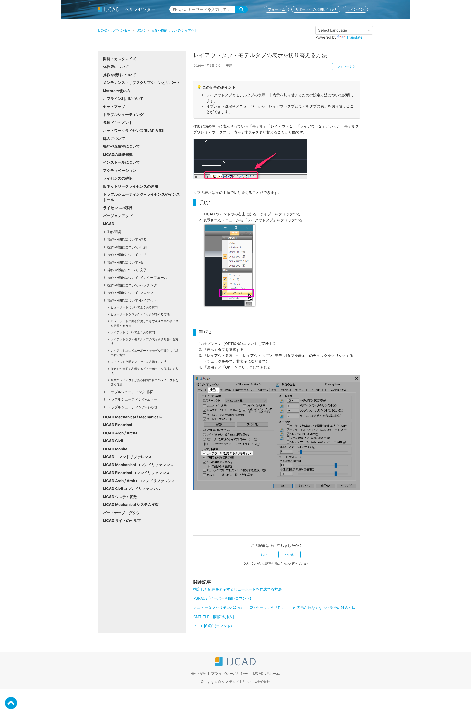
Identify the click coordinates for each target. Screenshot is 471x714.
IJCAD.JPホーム (266, 673)
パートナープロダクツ (121, 512)
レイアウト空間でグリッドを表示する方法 (139, 362)
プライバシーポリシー (229, 673)
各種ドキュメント (117, 122)
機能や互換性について (121, 146)
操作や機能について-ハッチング (132, 285)
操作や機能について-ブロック (130, 293)
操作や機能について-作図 (127, 239)
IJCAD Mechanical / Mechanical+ (132, 417)
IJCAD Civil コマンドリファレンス (131, 488)
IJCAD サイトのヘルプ (122, 520)
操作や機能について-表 (125, 262)
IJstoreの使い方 (116, 90)
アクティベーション (119, 170)
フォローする (346, 66)
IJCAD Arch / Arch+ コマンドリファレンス (139, 480)
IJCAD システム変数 (120, 496)
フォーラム (276, 9)
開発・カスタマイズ (119, 58)
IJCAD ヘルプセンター (114, 30)
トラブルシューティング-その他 (132, 407)
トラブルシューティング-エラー (132, 399)
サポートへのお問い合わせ (316, 9)
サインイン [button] (355, 9)
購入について (114, 138)
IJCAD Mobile (115, 449)
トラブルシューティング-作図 (130, 392)
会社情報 (198, 673)
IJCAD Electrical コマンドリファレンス (136, 472)
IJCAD (140, 30)
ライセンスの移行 (117, 207)
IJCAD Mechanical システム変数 (131, 504)
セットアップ (114, 106)
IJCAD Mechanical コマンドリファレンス (138, 465)
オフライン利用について (123, 98)
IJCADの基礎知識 (118, 154)
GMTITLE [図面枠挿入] (213, 616)
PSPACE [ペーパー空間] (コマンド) (222, 598)
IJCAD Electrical (117, 425)
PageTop (11, 703)
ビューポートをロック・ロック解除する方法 (140, 314)
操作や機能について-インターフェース (137, 277)
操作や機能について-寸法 (127, 254)
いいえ (289, 554)
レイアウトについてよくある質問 (133, 332)
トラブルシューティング (123, 114)
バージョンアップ (117, 215)
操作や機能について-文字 (127, 270)
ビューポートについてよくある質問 (134, 307)
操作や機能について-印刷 (127, 247)
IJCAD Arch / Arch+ (120, 433)
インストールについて (121, 162)
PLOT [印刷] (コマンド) (212, 626)
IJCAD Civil (113, 440)
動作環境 (114, 232)
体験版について (116, 66)
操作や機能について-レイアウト (174, 30)
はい (264, 554)
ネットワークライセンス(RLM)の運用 (134, 130)
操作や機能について (119, 74)
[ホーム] (235, 664)
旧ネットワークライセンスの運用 (130, 186)
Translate (354, 37)
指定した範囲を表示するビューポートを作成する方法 (237, 589)
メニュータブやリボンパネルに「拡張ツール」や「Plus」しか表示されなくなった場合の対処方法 (274, 607)
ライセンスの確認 (117, 178)
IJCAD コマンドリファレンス (127, 456)
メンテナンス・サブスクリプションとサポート (141, 82)
